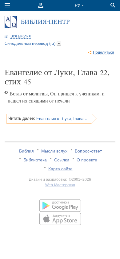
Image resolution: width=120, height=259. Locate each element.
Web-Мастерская (60, 185)
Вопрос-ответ (88, 151)
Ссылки (61, 159)
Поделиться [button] (103, 52)
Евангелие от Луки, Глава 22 (61, 118)
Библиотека (35, 159)
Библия (26, 151)
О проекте (87, 159)
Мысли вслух (54, 151)
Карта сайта (60, 168)
